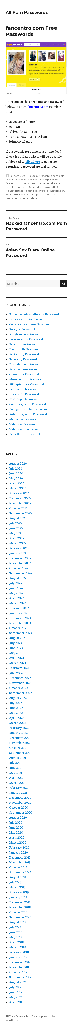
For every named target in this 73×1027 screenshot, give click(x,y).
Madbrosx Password (23, 419)
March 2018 (17, 947)
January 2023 (18, 673)
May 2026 (16, 478)
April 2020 (16, 837)
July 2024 (15, 583)
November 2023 (20, 623)
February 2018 (19, 952)
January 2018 (18, 957)
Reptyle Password (22, 329)
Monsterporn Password (26, 379)
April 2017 (16, 1002)
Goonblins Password (24, 374)
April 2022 (16, 718)
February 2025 (19, 548)
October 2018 (18, 912)
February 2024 (19, 608)
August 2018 (17, 922)
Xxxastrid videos (27, 198)
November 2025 (20, 503)
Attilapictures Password (26, 384)
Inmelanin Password (24, 394)
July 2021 (15, 762)
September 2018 (20, 917)
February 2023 (19, 668)
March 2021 (17, 782)
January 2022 (18, 733)
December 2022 (20, 678)
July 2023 (15, 643)
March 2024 (17, 603)
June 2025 (16, 528)
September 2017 (20, 977)
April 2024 (16, 598)
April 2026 (16, 483)
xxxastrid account (53, 183)
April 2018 (16, 942)
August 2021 (17, 757)
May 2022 (16, 713)
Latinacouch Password (25, 389)
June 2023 (16, 648)
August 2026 (18, 463)
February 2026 (19, 493)
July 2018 (15, 927)
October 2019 (18, 867)
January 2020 (18, 852)
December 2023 (20, 618)
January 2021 (18, 792)
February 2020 (19, 847)
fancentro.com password (44, 179)
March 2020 (17, 842)
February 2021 (19, 787)
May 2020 (16, 832)
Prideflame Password (24, 434)
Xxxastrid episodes (16, 187)
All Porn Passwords (27, 12)
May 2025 (16, 533)
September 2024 (20, 573)
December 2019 (19, 857)
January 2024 (18, 613)
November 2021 (20, 743)
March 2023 (17, 663)
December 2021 (19, 738)
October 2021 (18, 747)
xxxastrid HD (51, 187)
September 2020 (20, 812)
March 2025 (17, 543)
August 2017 (17, 982)
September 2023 (20, 633)
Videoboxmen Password (26, 429)
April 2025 (16, 538)
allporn (15, 175)
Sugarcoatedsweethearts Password (34, 314)
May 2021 (15, 772)
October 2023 (18, 628)
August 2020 (18, 817)
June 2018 (16, 932)
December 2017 (19, 962)
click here (32, 161)
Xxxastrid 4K (35, 183)
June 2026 (16, 473)
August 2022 (18, 698)
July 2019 (15, 882)
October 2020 (18, 807)
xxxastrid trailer (14, 194)
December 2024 (20, 558)
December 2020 (20, 797)
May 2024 (16, 593)
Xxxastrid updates (34, 194)
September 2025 (20, 513)
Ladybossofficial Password (28, 319)
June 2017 (15, 992)
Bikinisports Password (25, 399)
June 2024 (16, 588)
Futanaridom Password (26, 369)
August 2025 (17, 518)
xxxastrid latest (14, 190)
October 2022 (18, 688)
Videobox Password (23, 424)
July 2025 (15, 523)
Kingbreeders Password (26, 334)
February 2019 (19, 892)
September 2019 (20, 872)
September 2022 (20, 693)
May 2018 (15, 937)
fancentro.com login (52, 175)
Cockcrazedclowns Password (30, 324)
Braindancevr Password (26, 364)
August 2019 (17, 877)
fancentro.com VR (16, 183)
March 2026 (17, 488)
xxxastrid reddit (55, 190)
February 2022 (19, 728)
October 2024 (18, 568)
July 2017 (15, 987)
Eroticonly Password (24, 354)
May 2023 (16, 653)
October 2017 (18, 972)
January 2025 (18, 553)
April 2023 (16, 658)
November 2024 (20, 563)
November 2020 (20, 802)
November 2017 (19, 967)
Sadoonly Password (23, 359)
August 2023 (17, 638)
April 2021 (16, 777)
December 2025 (20, 498)
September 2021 (20, 752)
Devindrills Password (24, 349)
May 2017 (15, 997)
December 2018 (20, 902)
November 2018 (20, 907)
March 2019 (17, 887)
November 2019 (20, 862)
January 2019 (18, 897)
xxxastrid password (35, 190)
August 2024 (18, 578)
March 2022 (17, 723)
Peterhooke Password (24, 344)
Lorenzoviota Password (26, 339)
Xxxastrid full (35, 187)
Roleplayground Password (28, 414)
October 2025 (18, 508)
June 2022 (16, 708)
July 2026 (15, 468)
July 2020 (15, 822)
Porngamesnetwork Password (30, 409)
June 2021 (15, 767)
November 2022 (20, 683)
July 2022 (15, 703)
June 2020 (16, 827)
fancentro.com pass (17, 179)
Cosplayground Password (27, 404)
